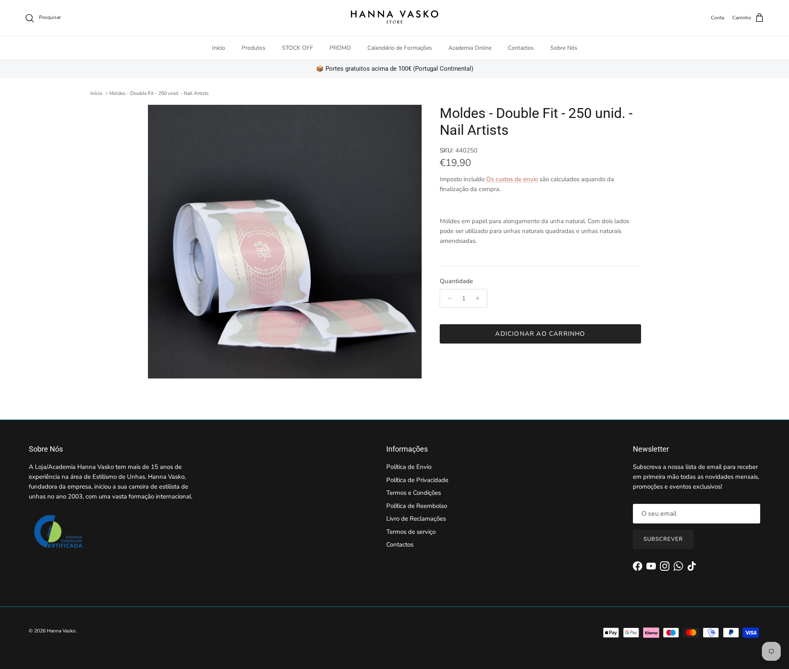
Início (218, 48)
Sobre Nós (563, 48)
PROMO (340, 48)
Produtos (253, 48)
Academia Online (469, 48)
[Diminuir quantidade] (447, 298)
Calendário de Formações (399, 48)
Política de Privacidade (417, 480)
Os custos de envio (512, 179)
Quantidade (456, 281)
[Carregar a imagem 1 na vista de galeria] (285, 241)
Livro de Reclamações (416, 518)
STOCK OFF (297, 48)
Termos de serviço (411, 532)
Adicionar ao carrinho (540, 334)
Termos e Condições (413, 493)
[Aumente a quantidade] (480, 298)
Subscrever (663, 539)
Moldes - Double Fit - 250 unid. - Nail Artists (159, 93)
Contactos (521, 48)
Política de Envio (408, 467)
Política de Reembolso (416, 506)
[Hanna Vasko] (394, 18)
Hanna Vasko (61, 630)
